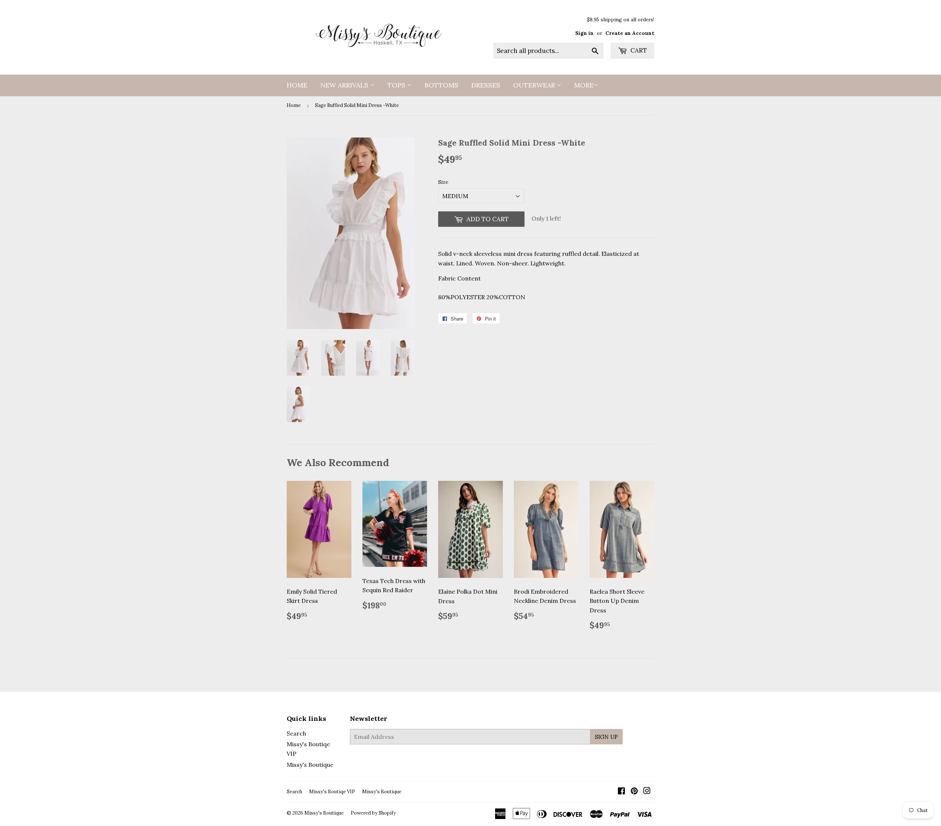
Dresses (485, 85)
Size (443, 182)
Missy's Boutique (310, 764)
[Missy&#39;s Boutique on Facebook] (621, 791)
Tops (397, 85)
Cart (638, 50)
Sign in (584, 33)
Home (297, 85)
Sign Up (606, 736)
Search (296, 733)
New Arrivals (345, 85)
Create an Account (629, 33)
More (584, 85)
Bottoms (441, 85)
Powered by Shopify (373, 813)
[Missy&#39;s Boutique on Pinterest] (634, 791)
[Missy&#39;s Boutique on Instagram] (647, 791)
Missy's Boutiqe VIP (332, 792)
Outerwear (535, 85)
